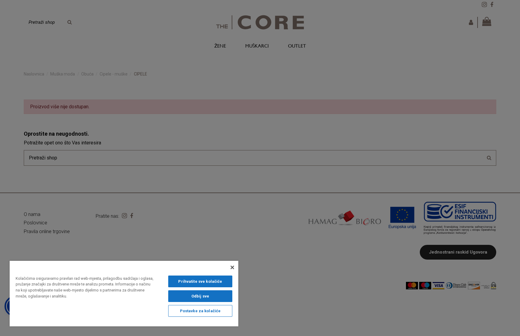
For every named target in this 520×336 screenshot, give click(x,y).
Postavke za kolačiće (200, 311)
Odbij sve (200, 296)
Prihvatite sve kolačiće (200, 281)
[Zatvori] (232, 267)
